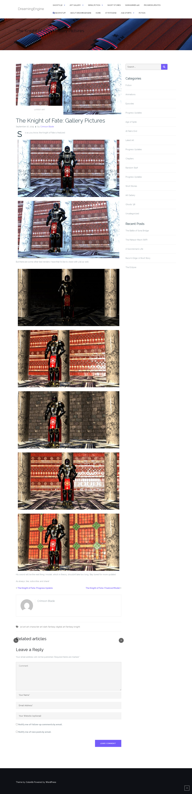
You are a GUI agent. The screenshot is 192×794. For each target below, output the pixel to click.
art (27, 627)
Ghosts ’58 (57, 5)
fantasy (69, 627)
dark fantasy (49, 627)
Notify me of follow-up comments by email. (40, 724)
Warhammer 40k (132, 5)
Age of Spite (126, 13)
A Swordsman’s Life (134, 249)
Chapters (130, 158)
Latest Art (39, 110)
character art (36, 627)
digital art (60, 627)
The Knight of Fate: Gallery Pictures (60, 120)
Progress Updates (152, 5)
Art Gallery (75, 5)
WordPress (51, 782)
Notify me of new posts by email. (34, 732)
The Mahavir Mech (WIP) (136, 240)
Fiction (142, 13)
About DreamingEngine (80, 13)
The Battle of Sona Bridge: (137, 231)
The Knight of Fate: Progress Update (35, 588)
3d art (23, 627)
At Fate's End (131, 131)
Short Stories (114, 5)
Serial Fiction (94, 5)
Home (98, 13)
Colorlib (29, 782)
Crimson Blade (47, 126)
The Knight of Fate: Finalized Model (103, 588)
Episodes (130, 103)
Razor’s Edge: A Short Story (138, 258)
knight (77, 627)
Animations (130, 94)
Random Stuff (59, 13)
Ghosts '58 (130, 204)
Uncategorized (132, 213)
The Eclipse (131, 267)
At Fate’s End (110, 13)
